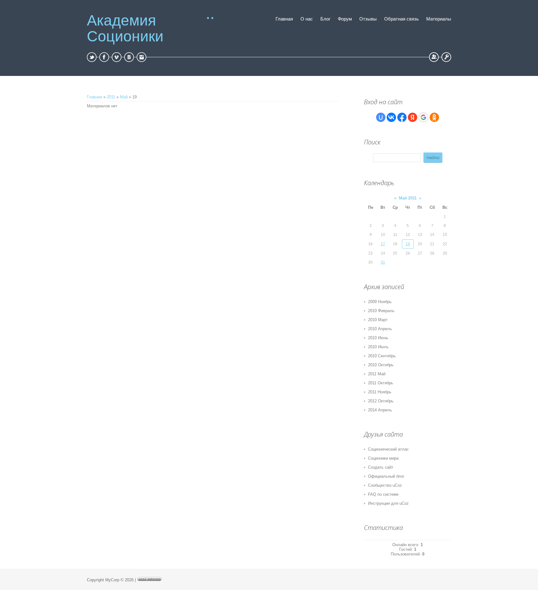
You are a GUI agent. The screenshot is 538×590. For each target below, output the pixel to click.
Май (124, 97)
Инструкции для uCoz (388, 503)
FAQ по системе (383, 494)
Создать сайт (380, 467)
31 (383, 262)
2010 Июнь (378, 337)
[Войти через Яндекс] (412, 117)
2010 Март (378, 319)
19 (408, 244)
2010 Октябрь (381, 365)
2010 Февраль (381, 310)
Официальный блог (386, 476)
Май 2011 (408, 198)
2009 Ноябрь (380, 301)
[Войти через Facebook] (402, 117)
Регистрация (434, 57)
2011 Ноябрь (379, 392)
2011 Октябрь (380, 383)
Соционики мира (383, 458)
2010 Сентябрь (382, 356)
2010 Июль (378, 346)
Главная (94, 97)
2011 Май (376, 374)
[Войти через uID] (380, 117)
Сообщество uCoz (385, 485)
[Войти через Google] (423, 117)
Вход (446, 57)
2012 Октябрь (381, 401)
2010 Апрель (380, 328)
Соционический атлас (388, 449)
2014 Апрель (380, 410)
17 (383, 244)
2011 (111, 97)
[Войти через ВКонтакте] (391, 117)
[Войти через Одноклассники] (434, 117)
